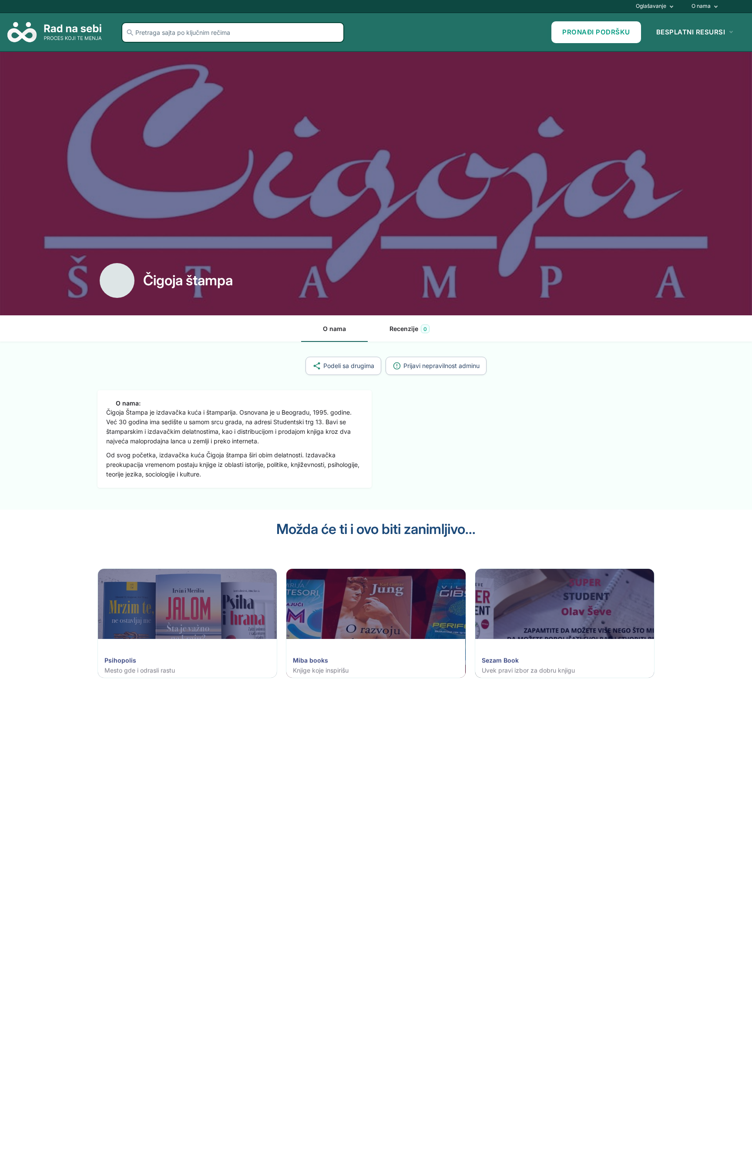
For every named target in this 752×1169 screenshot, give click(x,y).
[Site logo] (57, 31)
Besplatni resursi (690, 32)
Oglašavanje (650, 6)
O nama (700, 6)
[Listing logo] (117, 280)
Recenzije (408, 328)
